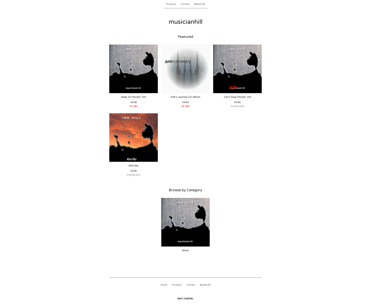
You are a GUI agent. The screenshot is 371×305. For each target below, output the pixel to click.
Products (171, 4)
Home (163, 284)
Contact (185, 4)
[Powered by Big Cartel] (185, 298)
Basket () (199, 4)
